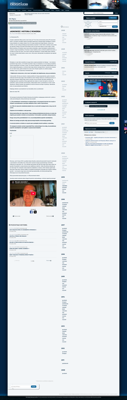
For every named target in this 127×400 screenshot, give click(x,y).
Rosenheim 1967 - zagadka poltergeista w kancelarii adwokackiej (100, 137)
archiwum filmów (112, 98)
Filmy (52, 10)
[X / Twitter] (35, 212)
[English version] (113, 1)
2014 (63, 297)
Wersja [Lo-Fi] (61, 394)
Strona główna (12, 10)
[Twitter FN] (125, 125)
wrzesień (64, 204)
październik (65, 202)
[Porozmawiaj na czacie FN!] (118, 1)
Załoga (29, 10)
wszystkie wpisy (113, 61)
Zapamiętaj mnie (102, 26)
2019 (63, 177)
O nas (19, 10)
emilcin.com (114, 46)
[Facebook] (31, 212)
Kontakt (67, 10)
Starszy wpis (49, 216)
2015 (63, 276)
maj (63, 211)
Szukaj (116, 13)
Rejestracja (113, 17)
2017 (63, 225)
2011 (62, 360)
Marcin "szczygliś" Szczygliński (112, 394)
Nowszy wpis (17, 216)
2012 (63, 348)
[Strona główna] (24, 8)
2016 (63, 254)
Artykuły (24, 10)
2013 (63, 326)
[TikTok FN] (125, 132)
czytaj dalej (113, 68)
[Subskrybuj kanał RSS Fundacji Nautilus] (115, 1)
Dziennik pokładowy (38, 10)
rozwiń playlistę (100, 109)
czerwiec (64, 209)
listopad (64, 230)
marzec (64, 189)
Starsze (48, 260)
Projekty (58, 10)
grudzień (64, 228)
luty (63, 191)
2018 (63, 199)
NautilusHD (114, 72)
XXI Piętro (47, 10)
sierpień (64, 206)
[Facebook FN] (125, 121)
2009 (63, 370)
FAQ (63, 10)
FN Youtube (107, 72)
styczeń (64, 192)
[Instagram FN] (125, 128)
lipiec (63, 208)
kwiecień (64, 187)
